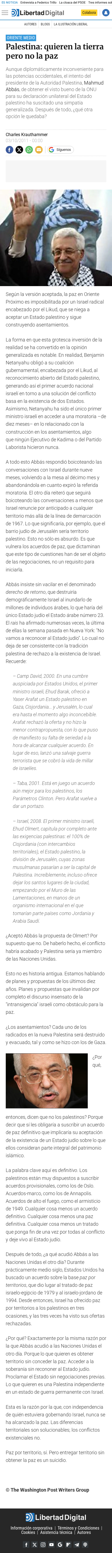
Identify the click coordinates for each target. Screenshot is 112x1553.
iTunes (85, 1544)
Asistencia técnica (56, 1532)
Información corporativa (31, 1528)
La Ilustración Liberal (71, 24)
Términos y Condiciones (78, 1528)
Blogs (45, 24)
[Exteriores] (38, 13)
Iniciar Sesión (106, 12)
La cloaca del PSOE (72, 2)
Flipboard (68, 1544)
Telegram (76, 1544)
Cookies (28, 1532)
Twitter (34, 1544)
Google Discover (60, 1544)
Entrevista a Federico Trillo (38, 2)
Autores (30, 24)
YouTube (51, 1544)
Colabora (89, 12)
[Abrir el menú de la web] (6, 12)
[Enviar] (29, 150)
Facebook (26, 1544)
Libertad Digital (56, 1517)
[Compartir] (9, 150)
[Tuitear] (19, 150)
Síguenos (64, 149)
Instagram (43, 1544)
